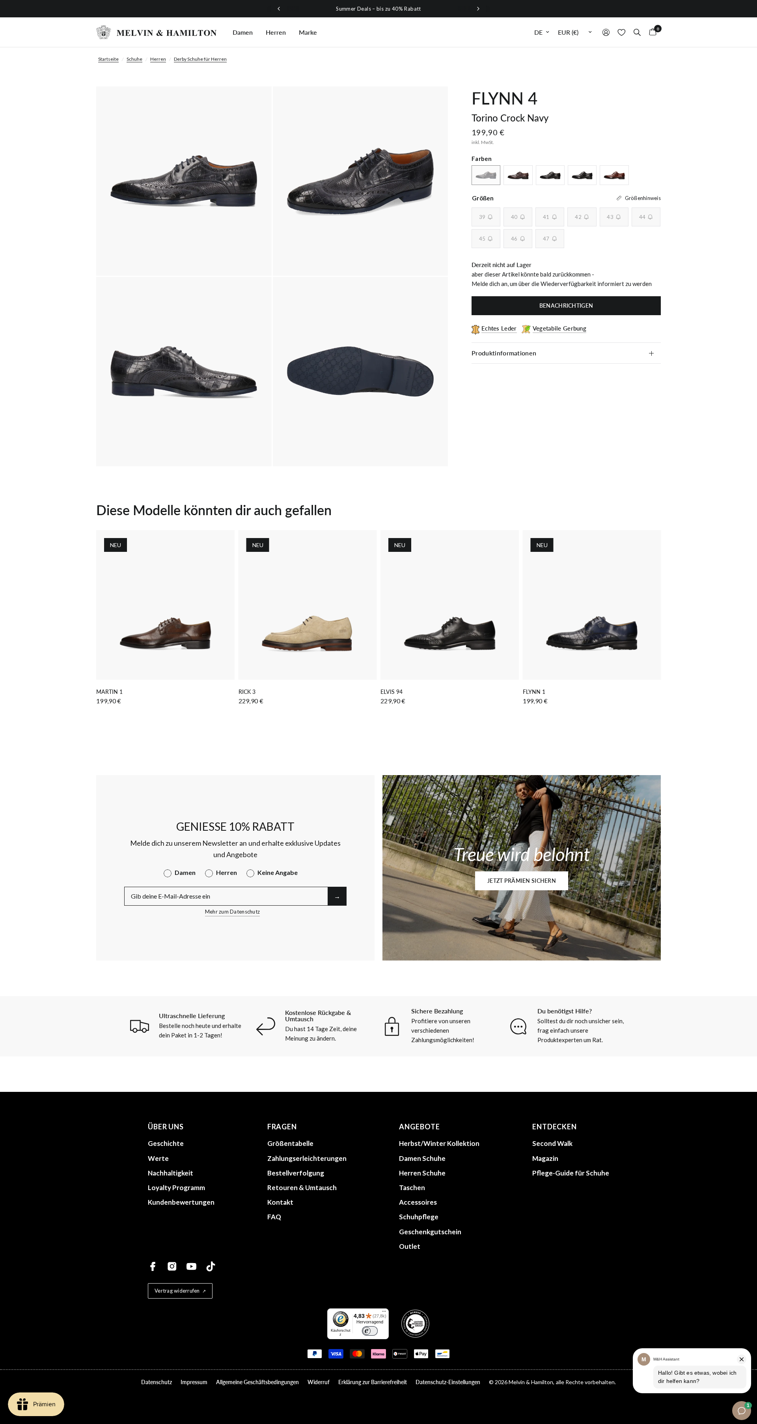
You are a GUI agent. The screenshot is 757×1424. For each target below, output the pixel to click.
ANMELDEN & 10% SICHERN (457, 795)
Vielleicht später (457, 815)
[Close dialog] (526, 642)
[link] (457, 744)
